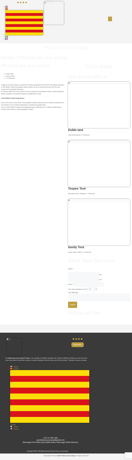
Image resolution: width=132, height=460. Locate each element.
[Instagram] (20, 2)
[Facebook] (18, 2)
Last (100, 279)
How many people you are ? (77, 289)
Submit (72, 305)
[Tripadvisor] (79, 339)
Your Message (73, 292)
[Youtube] (26, 2)
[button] (110, 19)
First (100, 274)
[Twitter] (23, 2)
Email (70, 284)
